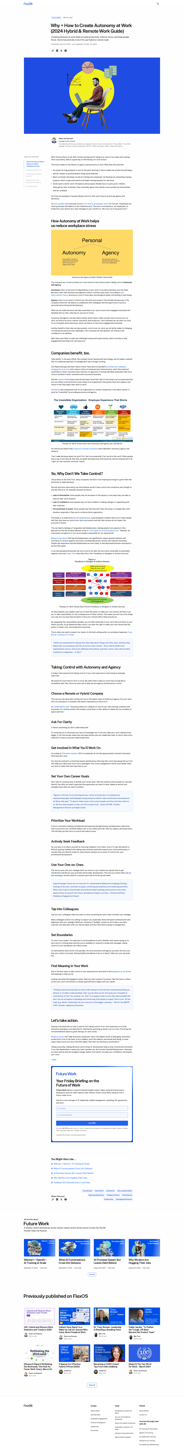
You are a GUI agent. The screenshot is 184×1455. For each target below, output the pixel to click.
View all (92, 1274)
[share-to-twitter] (61, 50)
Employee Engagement (99, 1419)
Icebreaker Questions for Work (124, 1428)
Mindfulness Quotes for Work (123, 1412)
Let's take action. (31, 186)
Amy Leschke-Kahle (61, 204)
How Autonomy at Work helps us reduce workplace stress (35, 164)
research (61, 380)
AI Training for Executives (148, 1429)
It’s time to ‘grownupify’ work (96, 204)
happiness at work (119, 972)
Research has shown (59, 538)
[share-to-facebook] (65, 50)
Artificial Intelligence (98, 1423)
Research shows (57, 1037)
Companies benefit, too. (34, 170)
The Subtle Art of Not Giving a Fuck (104, 531)
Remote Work (95, 1415)
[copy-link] (53, 50)
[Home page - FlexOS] (28, 4)
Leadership (95, 1426)
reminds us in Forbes (65, 635)
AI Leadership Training (147, 1437)
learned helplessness (81, 518)
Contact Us (143, 1415)
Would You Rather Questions (125, 1423)
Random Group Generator (124, 1433)
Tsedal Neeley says (61, 707)
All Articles (94, 1430)
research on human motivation (86, 449)
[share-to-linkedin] (57, 50)
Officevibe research (70, 753)
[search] (158, 4)
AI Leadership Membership (149, 1445)
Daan (54, 1060)
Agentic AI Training (146, 1433)
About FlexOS (144, 1411)
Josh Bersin (55, 390)
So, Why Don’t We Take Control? (33, 175)
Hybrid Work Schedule (123, 1437)
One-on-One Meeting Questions (122, 1418)
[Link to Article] (39, 1248)
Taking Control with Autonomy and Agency (33, 181)
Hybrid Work (95, 1411)
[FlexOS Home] (28, 1406)
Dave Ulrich (71, 554)
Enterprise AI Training (147, 1441)
